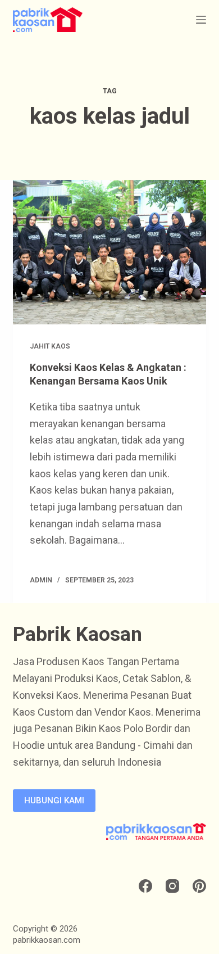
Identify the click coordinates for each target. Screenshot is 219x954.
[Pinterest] (199, 886)
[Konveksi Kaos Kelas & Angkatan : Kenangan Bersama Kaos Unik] (109, 252)
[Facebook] (145, 886)
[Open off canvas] (201, 20)
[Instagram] (172, 886)
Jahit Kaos (50, 346)
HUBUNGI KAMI (54, 800)
